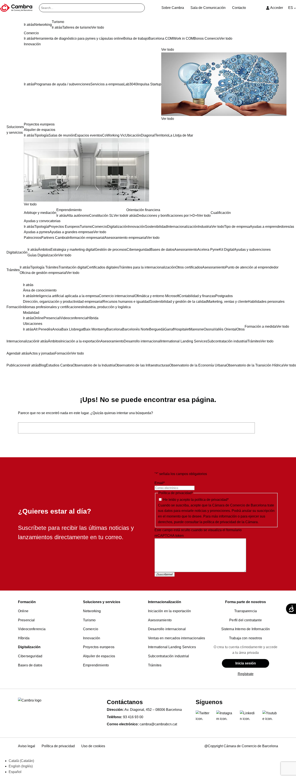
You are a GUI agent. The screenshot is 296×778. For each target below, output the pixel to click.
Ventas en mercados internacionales (176, 638)
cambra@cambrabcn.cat (158, 724)
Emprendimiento (96, 665)
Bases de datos (30, 665)
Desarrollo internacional (167, 629)
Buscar (267, 428)
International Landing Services (172, 647)
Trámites (154, 665)
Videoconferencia (32, 629)
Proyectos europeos (98, 647)
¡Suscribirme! (164, 574)
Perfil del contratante (245, 620)
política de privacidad (211, 499)
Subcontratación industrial (168, 656)
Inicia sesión (245, 663)
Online (23, 611)
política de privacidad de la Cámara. (231, 522)
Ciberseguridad (30, 656)
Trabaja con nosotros (245, 638)
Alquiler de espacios (99, 656)
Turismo (89, 620)
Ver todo (167, 118)
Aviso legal (26, 746)
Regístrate (246, 674)
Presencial (26, 620)
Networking (92, 611)
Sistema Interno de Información (245, 629)
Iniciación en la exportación (169, 611)
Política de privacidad (58, 746)
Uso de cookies (93, 746)
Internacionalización (164, 602)
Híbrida (23, 638)
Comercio (90, 629)
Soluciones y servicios (101, 602)
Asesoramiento (160, 620)
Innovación (91, 638)
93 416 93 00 (133, 717)
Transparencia (245, 611)
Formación (27, 602)
